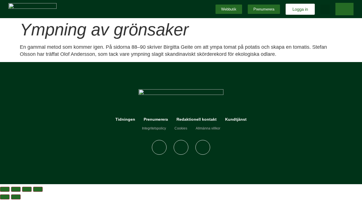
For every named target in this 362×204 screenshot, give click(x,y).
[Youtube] (202, 147)
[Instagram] (181, 147)
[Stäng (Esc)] (38, 189)
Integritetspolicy (154, 128)
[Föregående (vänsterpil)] (5, 196)
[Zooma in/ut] (5, 189)
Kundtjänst (236, 119)
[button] (325, 9)
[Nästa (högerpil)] (16, 196)
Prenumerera (156, 119)
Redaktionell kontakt (196, 119)
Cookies (180, 128)
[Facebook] (159, 147)
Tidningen (125, 119)
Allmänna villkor (208, 128)
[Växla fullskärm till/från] (16, 189)
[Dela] (27, 189)
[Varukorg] (344, 9)
